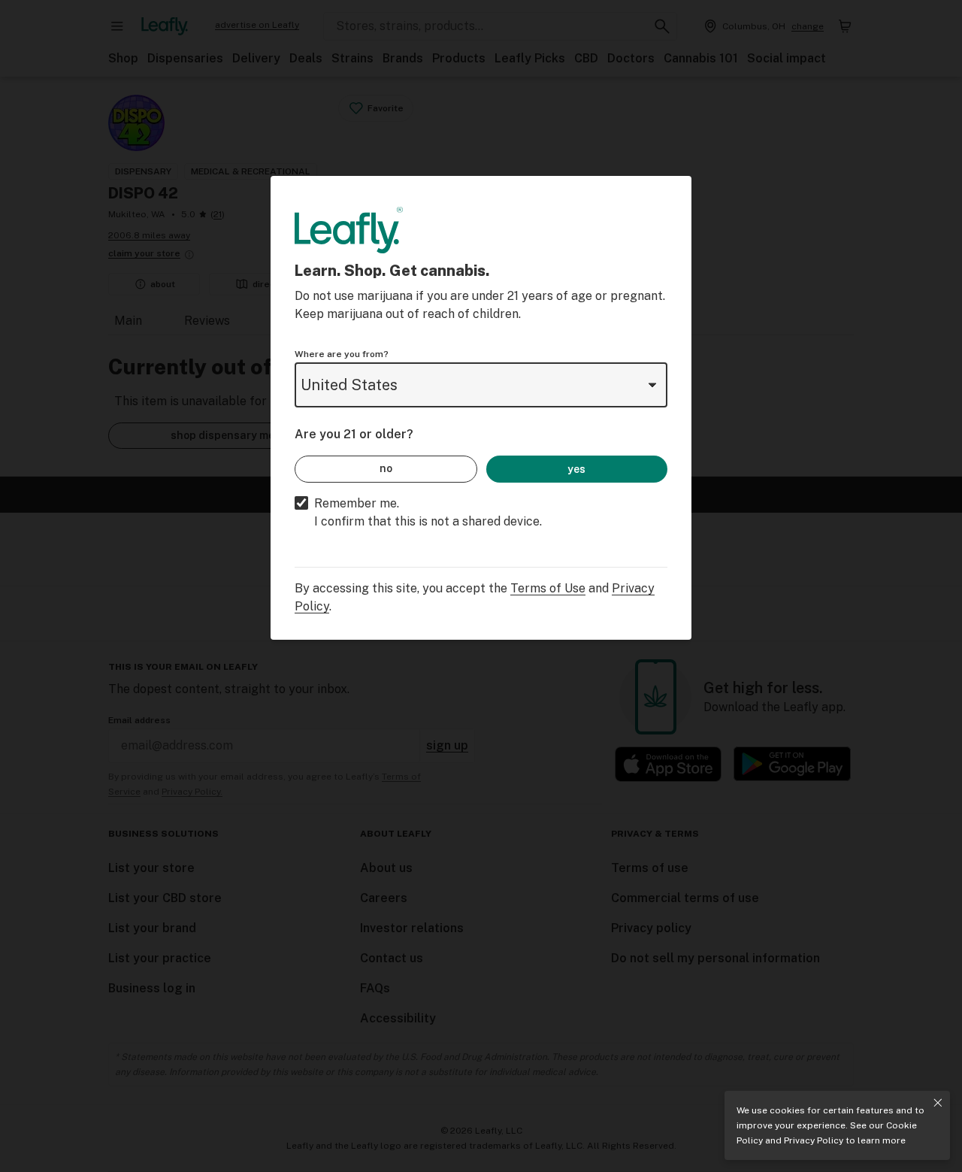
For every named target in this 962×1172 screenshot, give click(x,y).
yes (576, 469)
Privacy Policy (813, 1140)
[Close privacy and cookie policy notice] (938, 1103)
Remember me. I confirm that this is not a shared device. (428, 512)
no (386, 468)
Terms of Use (547, 588)
